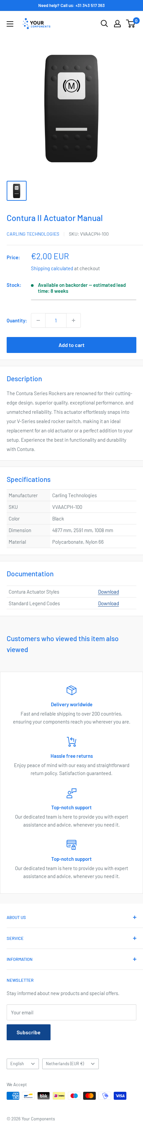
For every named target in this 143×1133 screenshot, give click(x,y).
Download (108, 592)
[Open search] (104, 23)
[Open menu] (10, 24)
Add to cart (71, 345)
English (17, 1063)
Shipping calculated (52, 268)
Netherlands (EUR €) (65, 1063)
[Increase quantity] (73, 320)
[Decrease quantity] (38, 320)
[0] (131, 24)
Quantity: (17, 320)
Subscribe (29, 1032)
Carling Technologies (33, 234)
